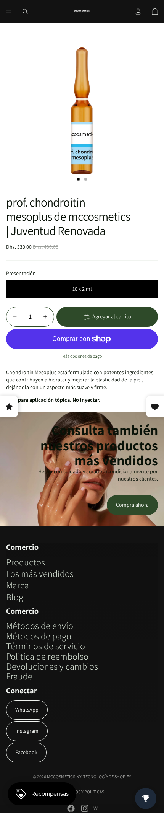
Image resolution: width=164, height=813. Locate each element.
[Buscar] (25, 11)
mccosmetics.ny (64, 776)
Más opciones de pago (82, 356)
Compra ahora (132, 504)
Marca (17, 585)
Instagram (27, 730)
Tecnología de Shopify (107, 776)
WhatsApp (27, 709)
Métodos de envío (39, 625)
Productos (25, 562)
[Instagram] (84, 808)
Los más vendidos (40, 573)
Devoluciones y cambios (52, 666)
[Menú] (9, 11)
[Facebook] (71, 808)
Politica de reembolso (47, 656)
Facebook (26, 752)
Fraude (19, 676)
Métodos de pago (38, 636)
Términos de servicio (45, 646)
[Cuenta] (138, 11)
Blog (14, 597)
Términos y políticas (82, 792)
